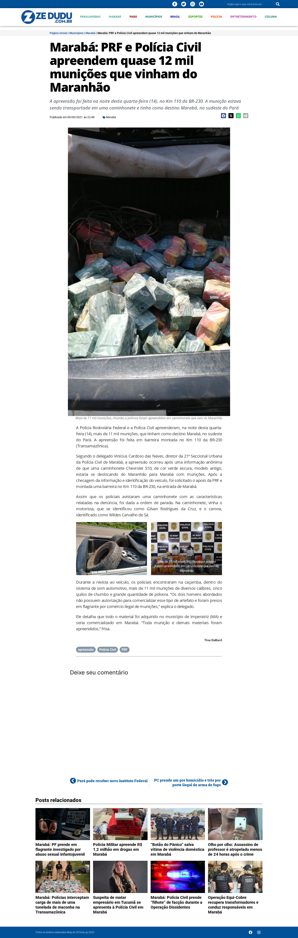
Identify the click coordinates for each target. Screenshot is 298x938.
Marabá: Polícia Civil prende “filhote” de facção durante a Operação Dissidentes (176, 902)
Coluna (271, 16)
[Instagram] (192, 4)
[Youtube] (201, 4)
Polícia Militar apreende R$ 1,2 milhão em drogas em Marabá (117, 849)
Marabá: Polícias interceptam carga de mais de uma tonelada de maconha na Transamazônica (62, 904)
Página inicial (58, 33)
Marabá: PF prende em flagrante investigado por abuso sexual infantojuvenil (60, 849)
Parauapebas (90, 16)
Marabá (115, 16)
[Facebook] (250, 932)
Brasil (175, 16)
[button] (223, 115)
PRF (125, 650)
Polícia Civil (107, 650)
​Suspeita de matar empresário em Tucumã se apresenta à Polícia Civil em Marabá (118, 904)
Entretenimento (243, 16)
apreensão (86, 650)
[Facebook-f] (174, 4)
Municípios (153, 16)
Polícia (216, 16)
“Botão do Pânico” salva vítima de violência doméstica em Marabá (177, 849)
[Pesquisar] (278, 4)
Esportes (195, 16)
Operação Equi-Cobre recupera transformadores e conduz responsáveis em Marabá (233, 904)
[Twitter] (183, 4)
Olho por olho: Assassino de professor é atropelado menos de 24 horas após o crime (235, 849)
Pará (133, 16)
